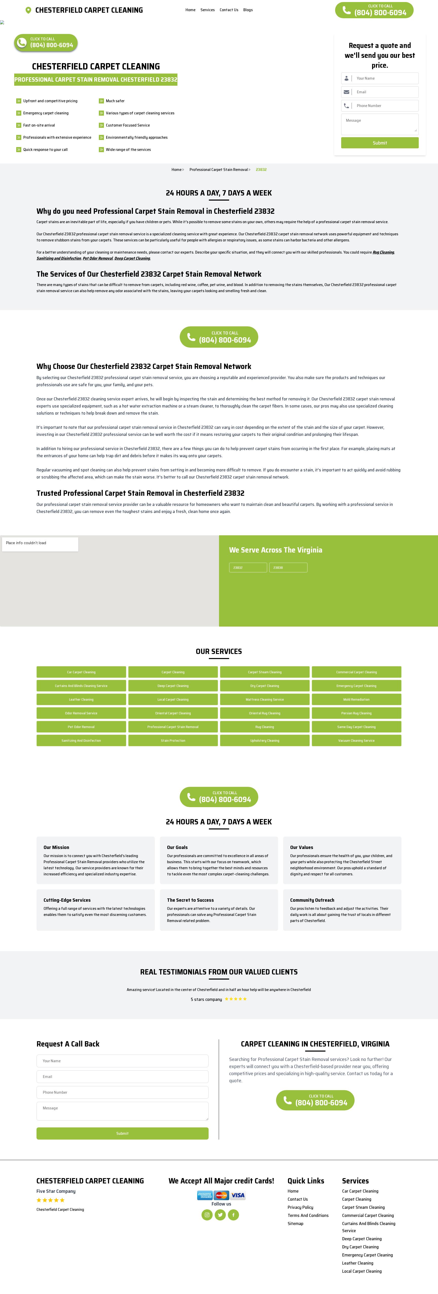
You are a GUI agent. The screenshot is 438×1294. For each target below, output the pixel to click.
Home (176, 170)
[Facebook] (233, 1214)
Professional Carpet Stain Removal (219, 170)
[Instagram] (207, 1214)
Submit (380, 143)
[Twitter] (220, 1214)
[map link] (29, 10)
